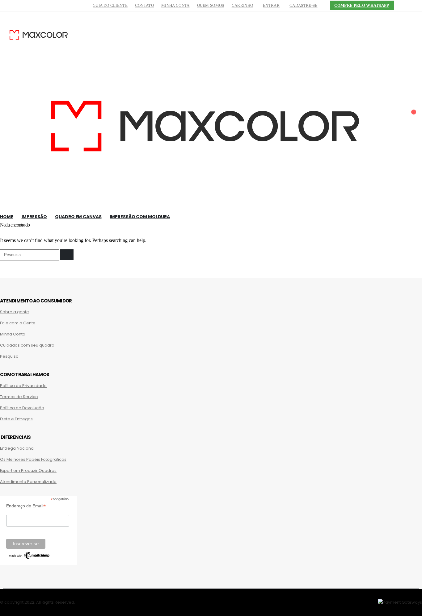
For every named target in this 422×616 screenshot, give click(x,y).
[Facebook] (407, 5)
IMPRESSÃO (34, 217)
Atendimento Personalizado (28, 482)
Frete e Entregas (16, 419)
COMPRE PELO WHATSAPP (361, 5)
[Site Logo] (38, 35)
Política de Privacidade (23, 386)
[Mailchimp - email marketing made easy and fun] (29, 558)
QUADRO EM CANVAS (78, 217)
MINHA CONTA (175, 5)
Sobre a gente (14, 312)
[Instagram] (417, 5)
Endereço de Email (26, 506)
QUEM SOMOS (210, 5)
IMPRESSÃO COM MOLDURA (140, 217)
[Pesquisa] (67, 254)
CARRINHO (242, 5)
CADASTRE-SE (303, 5)
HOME (6, 217)
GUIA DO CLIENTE (110, 5)
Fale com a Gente (18, 323)
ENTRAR (271, 5)
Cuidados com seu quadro (27, 345)
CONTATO (144, 5)
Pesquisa (9, 356)
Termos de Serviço (19, 397)
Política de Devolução (22, 408)
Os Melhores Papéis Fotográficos (33, 459)
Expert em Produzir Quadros (28, 470)
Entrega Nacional (17, 448)
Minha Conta (12, 334)
